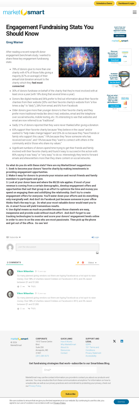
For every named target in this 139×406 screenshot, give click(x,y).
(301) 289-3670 (42, 356)
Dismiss (121, 402)
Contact (64, 353)
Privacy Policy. (59, 403)
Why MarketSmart (68, 344)
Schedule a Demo (104, 3)
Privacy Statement (93, 353)
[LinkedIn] (122, 341)
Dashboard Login (126, 3)
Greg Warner (14, 42)
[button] (135, 12)
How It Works (66, 342)
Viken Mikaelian (25, 271)
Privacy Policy (35, 386)
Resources (65, 350)
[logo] (23, 12)
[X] (114, 341)
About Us (65, 347)
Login (96, 237)
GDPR (88, 344)
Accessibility (91, 356)
